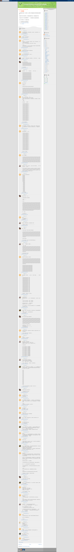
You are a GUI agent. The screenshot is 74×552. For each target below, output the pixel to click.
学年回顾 (46, 56)
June (46, 66)
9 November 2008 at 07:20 (24, 535)
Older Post (40, 544)
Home (30, 544)
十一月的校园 (46, 60)
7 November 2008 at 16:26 (24, 392)
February (46, 70)
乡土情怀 (46, 18)
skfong (25, 35)
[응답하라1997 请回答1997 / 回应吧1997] (44, 78)
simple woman (26, 39)
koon (24, 81)
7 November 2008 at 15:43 (24, 214)
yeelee (25, 365)
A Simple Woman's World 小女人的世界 (35, 4)
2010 (45, 44)
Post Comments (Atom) (26, 546)
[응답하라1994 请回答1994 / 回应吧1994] (47, 78)
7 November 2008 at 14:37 (24, 51)
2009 (45, 45)
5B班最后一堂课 (47, 61)
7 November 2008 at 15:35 (24, 152)
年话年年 (46, 17)
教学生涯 (23, 23)
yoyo (24, 521)
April (45, 68)
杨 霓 (25, 69)
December (46, 47)
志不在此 (46, 57)
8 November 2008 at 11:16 (24, 519)
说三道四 (46, 26)
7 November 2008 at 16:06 (24, 327)
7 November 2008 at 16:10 (24, 356)
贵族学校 (46, 58)
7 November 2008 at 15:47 (24, 225)
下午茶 (46, 49)
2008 (45, 46)
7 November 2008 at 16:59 (24, 430)
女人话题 (46, 15)
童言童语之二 (46, 55)
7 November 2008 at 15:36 (24, 162)
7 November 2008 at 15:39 (24, 171)
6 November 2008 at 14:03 (24, 37)
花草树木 (46, 25)
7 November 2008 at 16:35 (24, 414)
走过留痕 (46, 29)
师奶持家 (46, 16)
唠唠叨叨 (46, 14)
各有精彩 (46, 13)
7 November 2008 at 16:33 (24, 409)
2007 (45, 72)
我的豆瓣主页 (46, 82)
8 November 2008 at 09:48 (24, 492)
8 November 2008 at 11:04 (24, 511)
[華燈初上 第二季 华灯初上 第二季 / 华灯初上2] (47, 81)
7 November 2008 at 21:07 (24, 479)
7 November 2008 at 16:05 (24, 313)
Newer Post (20, 544)
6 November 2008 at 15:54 (24, 47)
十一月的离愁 (46, 59)
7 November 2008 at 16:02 (24, 294)
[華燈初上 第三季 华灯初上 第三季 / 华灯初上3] (44, 81)
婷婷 (24, 95)
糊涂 (45, 50)
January (46, 71)
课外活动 (46, 28)
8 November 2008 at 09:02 (24, 484)
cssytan (25, 532)
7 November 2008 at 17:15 (24, 436)
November (46, 48)
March (46, 69)
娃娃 (24, 60)
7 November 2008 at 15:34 (24, 128)
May (45, 67)
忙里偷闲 (46, 19)
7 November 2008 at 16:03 (24, 307)
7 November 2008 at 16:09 (24, 338)
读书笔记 (46, 27)
